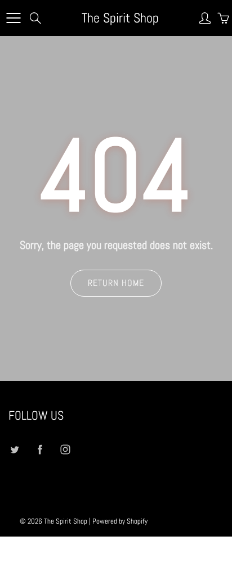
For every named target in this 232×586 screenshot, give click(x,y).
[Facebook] (40, 449)
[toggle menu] (13, 18)
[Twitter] (14, 449)
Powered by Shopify (120, 521)
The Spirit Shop (120, 17)
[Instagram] (65, 449)
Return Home (116, 283)
